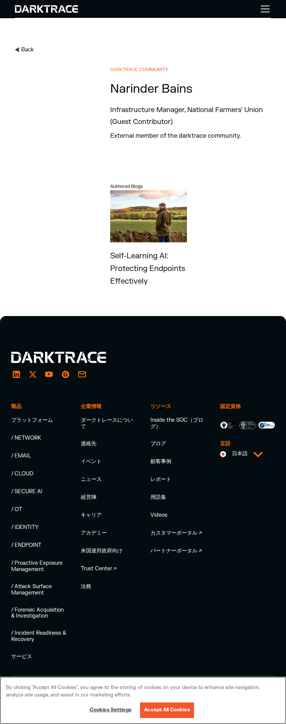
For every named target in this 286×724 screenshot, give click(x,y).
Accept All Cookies (167, 710)
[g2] (65, 374)
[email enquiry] (82, 374)
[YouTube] (49, 374)
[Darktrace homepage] (67, 357)
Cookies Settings (110, 710)
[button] (263, 9)
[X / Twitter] (33, 374)
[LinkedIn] (16, 374)
